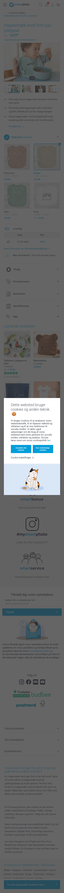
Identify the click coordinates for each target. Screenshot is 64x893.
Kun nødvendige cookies (43, 449)
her (48, 440)
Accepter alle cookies (21, 449)
